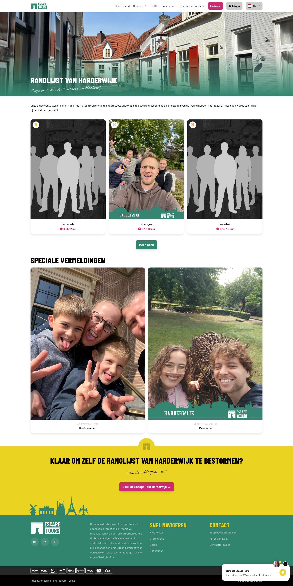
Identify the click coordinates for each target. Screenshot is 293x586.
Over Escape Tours (190, 5)
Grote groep (157, 538)
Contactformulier (220, 544)
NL (254, 5)
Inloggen (236, 5)
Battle (154, 5)
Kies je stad (123, 5)
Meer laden (146, 245)
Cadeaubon (168, 5)
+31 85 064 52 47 (219, 538)
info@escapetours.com (223, 532)
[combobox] (254, 6)
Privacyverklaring (41, 580)
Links (72, 580)
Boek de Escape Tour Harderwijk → (147, 487)
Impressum (59, 580)
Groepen (138, 5)
